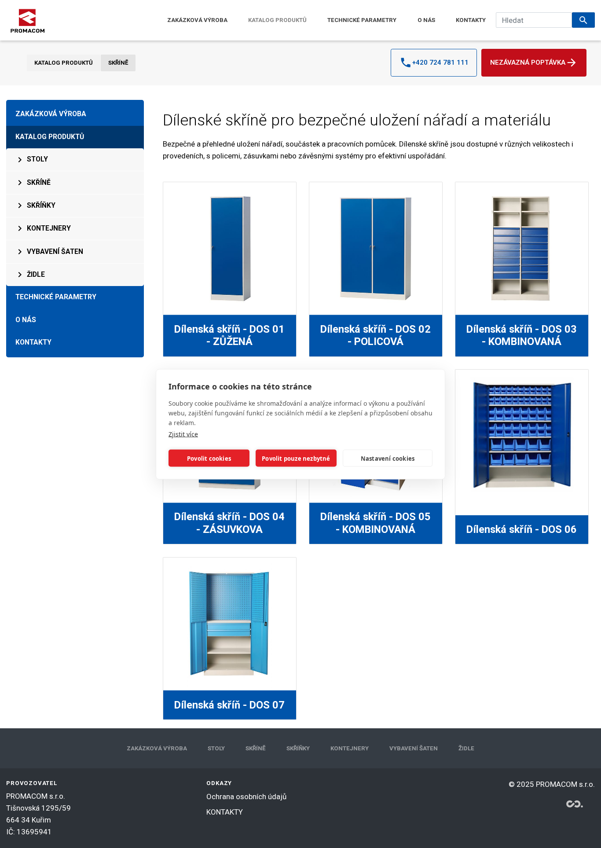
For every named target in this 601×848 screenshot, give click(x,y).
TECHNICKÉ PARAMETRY (361, 20)
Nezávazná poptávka (527, 62)
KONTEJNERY (49, 228)
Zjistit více (183, 434)
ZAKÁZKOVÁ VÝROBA (197, 20)
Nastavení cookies (387, 458)
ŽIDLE (36, 275)
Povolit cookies (209, 458)
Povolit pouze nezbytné (296, 458)
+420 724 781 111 (440, 62)
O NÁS (426, 20)
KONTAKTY (471, 20)
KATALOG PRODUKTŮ (277, 20)
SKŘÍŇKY (41, 205)
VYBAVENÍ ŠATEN (55, 252)
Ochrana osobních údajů (246, 796)
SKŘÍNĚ (118, 62)
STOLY (37, 159)
